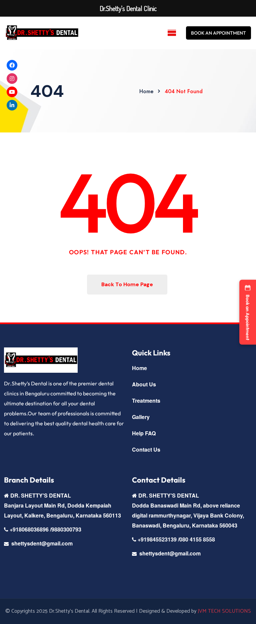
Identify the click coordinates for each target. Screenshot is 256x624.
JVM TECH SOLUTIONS (224, 611)
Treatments (146, 400)
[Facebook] (12, 65)
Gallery (141, 417)
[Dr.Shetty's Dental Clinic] (42, 33)
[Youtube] (12, 92)
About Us (144, 384)
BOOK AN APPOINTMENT (218, 33)
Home (139, 368)
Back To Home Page (127, 284)
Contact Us (146, 449)
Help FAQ (144, 433)
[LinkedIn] (12, 105)
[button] (247, 312)
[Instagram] (12, 78)
